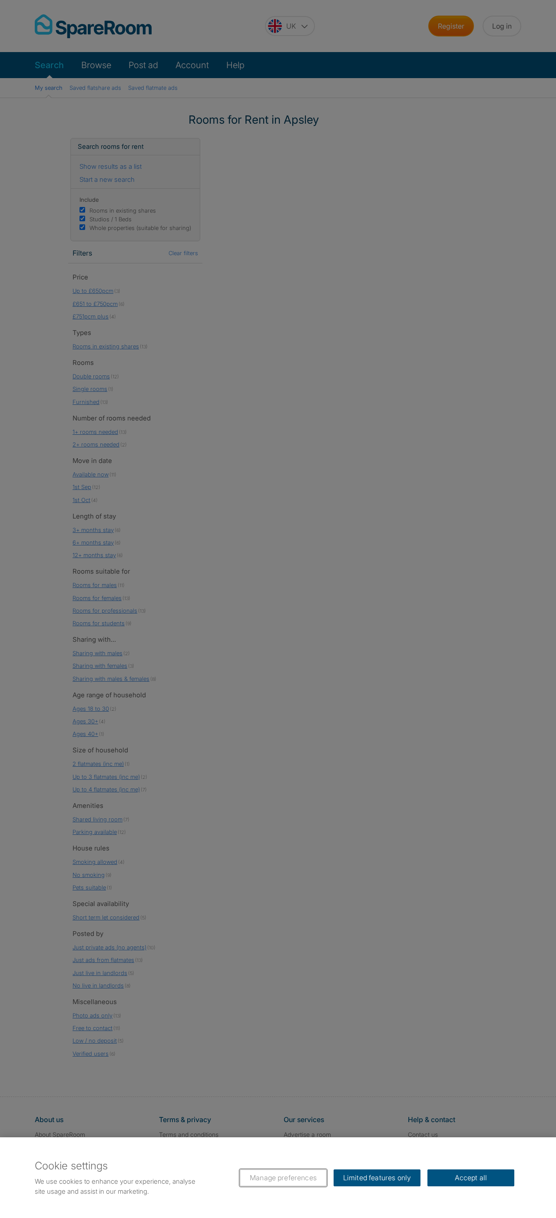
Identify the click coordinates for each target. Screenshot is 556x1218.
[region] (278, 1177)
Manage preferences (283, 1177)
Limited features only (377, 1177)
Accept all (471, 1177)
